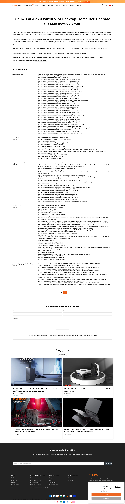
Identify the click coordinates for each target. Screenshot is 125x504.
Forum (51, 480)
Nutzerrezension (54, 485)
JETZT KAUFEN (84, 2)
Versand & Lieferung (35, 485)
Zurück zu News (18, 13)
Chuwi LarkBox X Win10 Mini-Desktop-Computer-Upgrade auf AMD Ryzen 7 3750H (87, 390)
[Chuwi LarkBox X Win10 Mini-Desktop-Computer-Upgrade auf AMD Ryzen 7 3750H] (88, 372)
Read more (15, 395)
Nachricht (15, 318)
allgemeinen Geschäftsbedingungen (66, 335)
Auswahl (65, 5)
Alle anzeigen (62, 354)
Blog (50, 478)
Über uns (79, 5)
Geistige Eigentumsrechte (38, 499)
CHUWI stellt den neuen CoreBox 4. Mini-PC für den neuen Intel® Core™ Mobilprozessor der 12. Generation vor (35, 390)
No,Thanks (106, 498)
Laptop (36, 5)
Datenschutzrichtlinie (27, 499)
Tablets (43, 5)
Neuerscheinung (28, 5)
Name (14, 311)
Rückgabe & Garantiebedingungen (39, 487)
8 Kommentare (60, 27)
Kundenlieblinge (15, 485)
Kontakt (70, 478)
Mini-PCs (50, 5)
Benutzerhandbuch (35, 482)
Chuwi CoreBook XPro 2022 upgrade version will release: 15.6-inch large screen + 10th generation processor (87, 430)
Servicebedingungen (50, 499)
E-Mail (64, 311)
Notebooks (14, 480)
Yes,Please (106, 494)
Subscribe (109, 463)
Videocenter (52, 482)
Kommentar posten (62, 331)
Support (72, 5)
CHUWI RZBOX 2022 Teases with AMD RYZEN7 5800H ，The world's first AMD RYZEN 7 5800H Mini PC (36, 430)
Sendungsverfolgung (36, 480)
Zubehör (58, 5)
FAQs (31, 478)
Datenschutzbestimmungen (83, 335)
